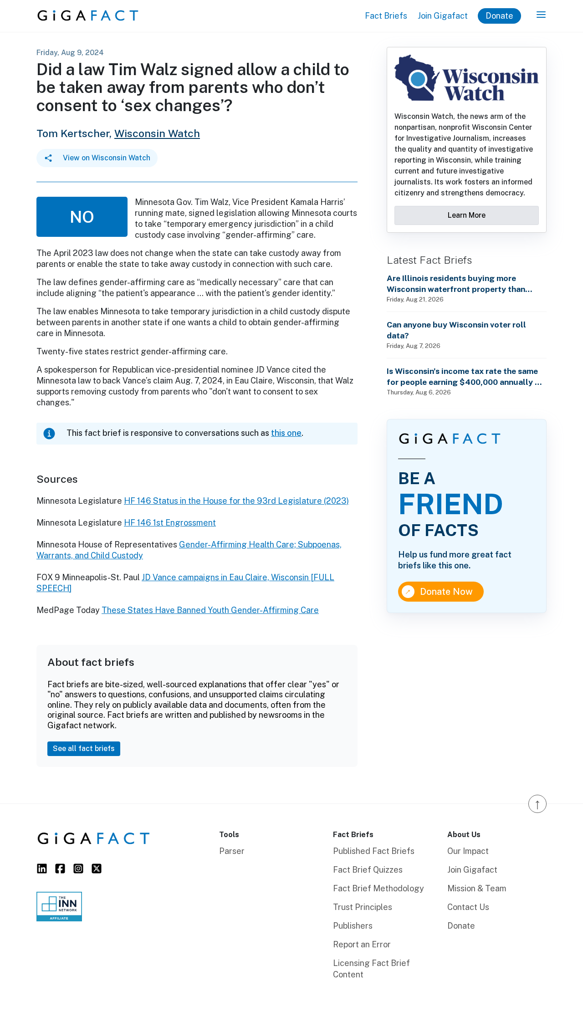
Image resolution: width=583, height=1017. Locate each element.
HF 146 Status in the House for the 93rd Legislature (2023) (236, 501)
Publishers (353, 925)
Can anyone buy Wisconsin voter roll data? (456, 330)
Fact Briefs (386, 15)
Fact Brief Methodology (378, 888)
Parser (232, 851)
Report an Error (362, 944)
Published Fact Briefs (373, 851)
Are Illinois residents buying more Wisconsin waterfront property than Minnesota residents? (456, 284)
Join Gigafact (443, 15)
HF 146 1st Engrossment (170, 522)
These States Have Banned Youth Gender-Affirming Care (210, 610)
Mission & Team (476, 888)
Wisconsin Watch (157, 133)
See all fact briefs (84, 748)
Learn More (467, 215)
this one (286, 433)
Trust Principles (362, 907)
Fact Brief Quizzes (368, 869)
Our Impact (468, 851)
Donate (499, 15)
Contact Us (468, 907)
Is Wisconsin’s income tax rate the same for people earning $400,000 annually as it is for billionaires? (465, 377)
